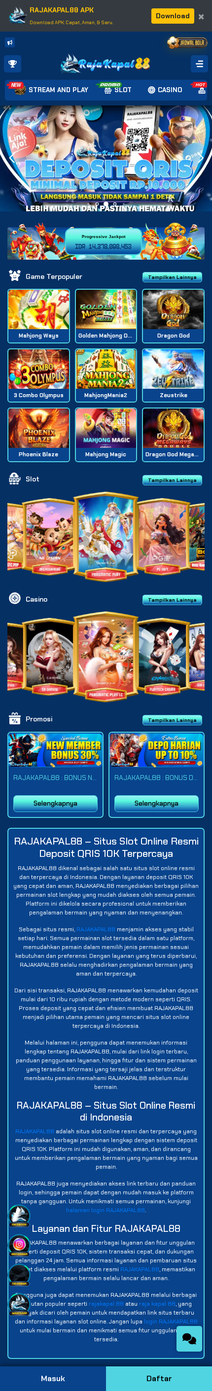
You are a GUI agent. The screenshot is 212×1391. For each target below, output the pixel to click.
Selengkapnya (55, 803)
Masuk (53, 1378)
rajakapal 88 (106, 1304)
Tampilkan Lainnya (172, 277)
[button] (200, 158)
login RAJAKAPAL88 (171, 1321)
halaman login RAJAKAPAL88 (105, 1210)
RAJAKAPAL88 (95, 929)
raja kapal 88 (157, 1304)
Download (173, 15)
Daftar (159, 1378)
